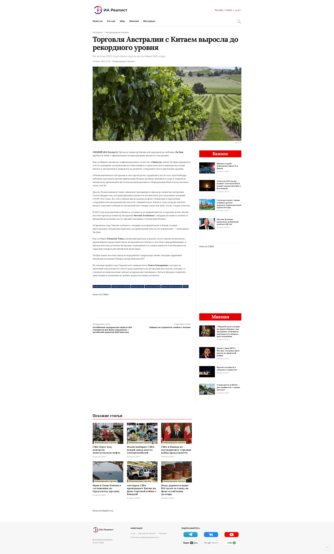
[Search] (238, 21)
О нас (133, 533)
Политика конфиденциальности (144, 537)
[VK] (211, 534)
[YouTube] (231, 534)
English (229, 10)
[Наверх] (327, 547)
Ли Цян (185, 286)
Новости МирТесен (103, 510)
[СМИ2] (231, 543)
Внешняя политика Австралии (172, 286)
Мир (122, 21)
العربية (237, 10)
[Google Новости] (211, 543)
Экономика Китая (138, 286)
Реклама (162, 533)
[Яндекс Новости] (190, 543)
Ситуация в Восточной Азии (121, 286)
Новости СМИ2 (101, 294)
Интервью (149, 21)
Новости (98, 21)
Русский (219, 10)
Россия (111, 21)
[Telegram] (190, 534)
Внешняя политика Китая (101, 286)
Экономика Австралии (152, 286)
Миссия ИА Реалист (147, 533)
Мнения (134, 21)
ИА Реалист (98, 32)
